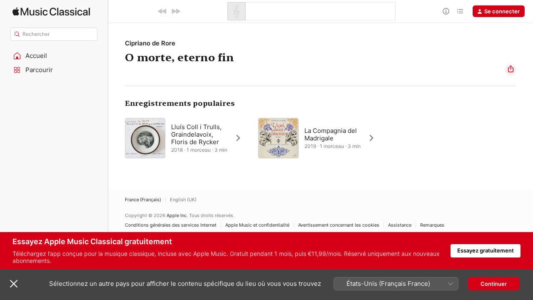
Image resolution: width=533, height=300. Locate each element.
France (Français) (143, 200)
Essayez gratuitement (485, 250)
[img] (51, 11)
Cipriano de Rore (150, 43)
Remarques (432, 225)
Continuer (494, 283)
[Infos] (446, 11)
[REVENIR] (162, 11)
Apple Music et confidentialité (257, 225)
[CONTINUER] (175, 11)
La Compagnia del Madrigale (330, 134)
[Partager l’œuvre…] (510, 70)
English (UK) (183, 200)
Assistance (399, 225)
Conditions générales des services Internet (171, 225)
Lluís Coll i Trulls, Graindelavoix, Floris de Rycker (196, 134)
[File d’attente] (460, 11)
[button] (54, 56)
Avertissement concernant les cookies (338, 225)
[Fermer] (13, 284)
